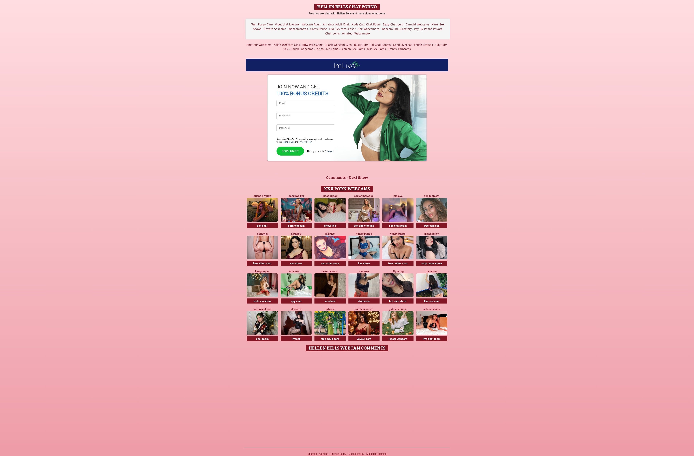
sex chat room (398, 225)
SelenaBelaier (431, 309)
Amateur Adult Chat (336, 24)
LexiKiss (330, 233)
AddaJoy (296, 233)
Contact (323, 453)
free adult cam (330, 339)
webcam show (262, 301)
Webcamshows (298, 29)
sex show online (364, 225)
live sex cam (431, 301)
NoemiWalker (296, 196)
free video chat (262, 263)
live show (364, 263)
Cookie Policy (356, 453)
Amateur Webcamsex (356, 33)
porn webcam (296, 225)
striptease (364, 301)
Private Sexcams (275, 29)
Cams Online (318, 29)
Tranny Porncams (399, 49)
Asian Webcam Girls (287, 45)
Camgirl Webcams (417, 24)
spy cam (296, 301)
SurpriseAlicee (262, 309)
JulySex (330, 309)
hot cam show (397, 301)
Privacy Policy (338, 453)
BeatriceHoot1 (330, 271)
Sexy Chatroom (393, 24)
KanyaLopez (262, 271)
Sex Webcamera (368, 29)
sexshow (330, 301)
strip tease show (431, 263)
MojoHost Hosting (376, 453)
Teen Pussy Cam (262, 24)
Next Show (358, 177)
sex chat (262, 225)
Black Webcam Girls (339, 45)
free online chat (398, 263)
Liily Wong (398, 271)
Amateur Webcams (259, 45)
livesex (296, 339)
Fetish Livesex (423, 45)
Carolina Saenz (364, 309)
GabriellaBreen (398, 309)
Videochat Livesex (287, 24)
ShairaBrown (431, 196)
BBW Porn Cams (312, 45)
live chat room (431, 339)
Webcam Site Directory (397, 29)
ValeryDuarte (398, 233)
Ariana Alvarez (262, 196)
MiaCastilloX (431, 233)
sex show (296, 263)
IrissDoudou (330, 196)
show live (330, 225)
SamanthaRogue (364, 196)
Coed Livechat (402, 45)
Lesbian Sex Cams (353, 49)
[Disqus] (347, 398)
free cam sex (432, 225)
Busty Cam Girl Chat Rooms (372, 45)
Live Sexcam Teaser (342, 29)
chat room (262, 339)
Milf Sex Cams (376, 49)
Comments (336, 177)
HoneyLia (262, 233)
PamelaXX (432, 271)
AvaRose (364, 271)
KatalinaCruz (296, 271)
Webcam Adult (311, 24)
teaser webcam (398, 339)
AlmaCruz (296, 309)
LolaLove (398, 196)
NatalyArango (364, 233)
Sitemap (312, 453)
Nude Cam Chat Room (366, 24)
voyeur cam (364, 339)
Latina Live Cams (327, 49)
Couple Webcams (302, 49)
